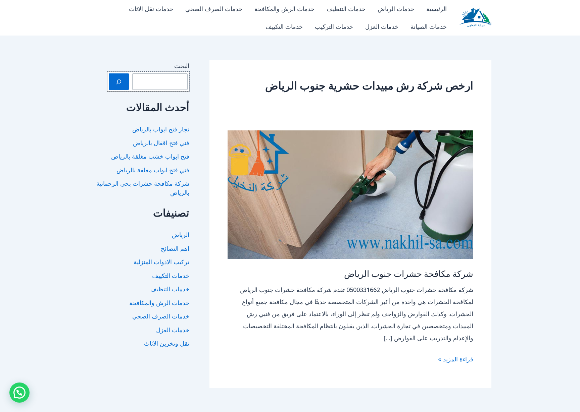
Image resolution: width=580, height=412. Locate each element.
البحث (181, 66)
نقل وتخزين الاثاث (166, 343)
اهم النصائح (175, 248)
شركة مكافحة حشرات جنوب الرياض (408, 273)
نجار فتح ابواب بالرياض (160, 129)
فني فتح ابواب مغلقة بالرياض (152, 170)
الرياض (180, 235)
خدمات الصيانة (428, 26)
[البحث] (119, 81)
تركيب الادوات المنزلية (161, 262)
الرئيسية (436, 9)
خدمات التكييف (284, 26)
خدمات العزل (381, 26)
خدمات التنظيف (346, 9)
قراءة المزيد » (455, 360)
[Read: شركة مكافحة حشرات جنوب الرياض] (350, 194)
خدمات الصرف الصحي (213, 9)
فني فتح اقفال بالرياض (161, 143)
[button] (19, 392)
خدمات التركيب (334, 26)
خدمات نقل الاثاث (151, 9)
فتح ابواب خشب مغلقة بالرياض (150, 156)
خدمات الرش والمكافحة (284, 9)
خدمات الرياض (396, 9)
